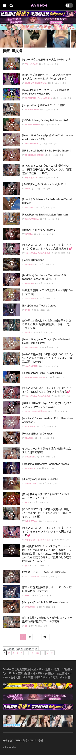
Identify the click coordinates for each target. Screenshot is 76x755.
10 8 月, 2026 (47, 64)
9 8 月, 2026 (55, 83)
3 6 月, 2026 (46, 483)
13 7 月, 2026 (59, 253)
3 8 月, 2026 (48, 124)
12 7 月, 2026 (43, 264)
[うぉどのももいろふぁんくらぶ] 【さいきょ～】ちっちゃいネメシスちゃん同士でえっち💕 (46, 531)
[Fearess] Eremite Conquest (37, 433)
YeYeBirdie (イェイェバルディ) (38, 98)
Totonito (29, 207)
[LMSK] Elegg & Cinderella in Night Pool (44, 184)
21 (44, 637)
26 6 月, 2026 (39, 310)
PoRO (27, 595)
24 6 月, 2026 (47, 347)
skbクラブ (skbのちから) (35, 83)
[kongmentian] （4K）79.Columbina (42, 373)
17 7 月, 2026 (48, 219)
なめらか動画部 (31, 366)
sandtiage (30, 426)
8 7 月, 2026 (42, 283)
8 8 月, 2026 (60, 98)
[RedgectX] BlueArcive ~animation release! (45, 464)
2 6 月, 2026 (46, 521)
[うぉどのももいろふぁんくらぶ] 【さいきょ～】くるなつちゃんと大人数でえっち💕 (47, 246)
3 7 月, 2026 (44, 298)
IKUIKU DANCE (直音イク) (35, 411)
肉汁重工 (28, 332)
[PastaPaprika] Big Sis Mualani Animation (45, 214)
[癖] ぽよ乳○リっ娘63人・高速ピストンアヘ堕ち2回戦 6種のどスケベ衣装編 (47, 619)
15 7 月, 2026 (42, 234)
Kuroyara (30, 607)
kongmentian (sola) (35, 377)
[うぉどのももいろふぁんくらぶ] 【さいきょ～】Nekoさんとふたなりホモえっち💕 (46, 389)
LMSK (27, 188)
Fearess (29, 264)
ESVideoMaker (32, 124)
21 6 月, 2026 (47, 366)
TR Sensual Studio (34, 155)
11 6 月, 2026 (45, 426)
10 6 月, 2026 (43, 438)
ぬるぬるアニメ (31, 177)
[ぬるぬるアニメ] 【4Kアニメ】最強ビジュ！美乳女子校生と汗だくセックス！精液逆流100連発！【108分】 (46, 169)
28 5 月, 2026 (44, 607)
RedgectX (30, 468)
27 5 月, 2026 (36, 626)
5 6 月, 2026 (44, 457)
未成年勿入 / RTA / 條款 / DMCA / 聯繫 (23, 740)
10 (31, 653)
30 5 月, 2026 (48, 576)
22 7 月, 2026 (39, 188)
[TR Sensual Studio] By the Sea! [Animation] (46, 150)
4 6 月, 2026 (43, 468)
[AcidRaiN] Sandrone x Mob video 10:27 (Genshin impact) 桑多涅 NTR (44, 277)
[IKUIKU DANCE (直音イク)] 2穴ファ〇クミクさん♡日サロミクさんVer (47, 405)
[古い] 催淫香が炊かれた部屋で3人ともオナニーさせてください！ (47, 496)
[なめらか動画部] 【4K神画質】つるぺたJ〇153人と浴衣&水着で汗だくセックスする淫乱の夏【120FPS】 (47, 357)
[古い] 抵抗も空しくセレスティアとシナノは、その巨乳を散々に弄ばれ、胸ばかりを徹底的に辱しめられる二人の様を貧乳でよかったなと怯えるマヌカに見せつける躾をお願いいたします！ (46, 553)
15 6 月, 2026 (54, 377)
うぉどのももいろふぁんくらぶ (37, 253)
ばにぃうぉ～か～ (32, 576)
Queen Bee (30, 457)
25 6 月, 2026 (41, 332)
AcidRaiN (29, 283)
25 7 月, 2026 (47, 177)
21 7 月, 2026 (43, 207)
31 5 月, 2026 (38, 565)
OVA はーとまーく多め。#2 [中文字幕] (44, 572)
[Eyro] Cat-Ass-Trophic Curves (39, 305)
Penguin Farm (32, 109)
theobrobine (31, 143)
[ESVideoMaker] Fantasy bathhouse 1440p (45, 120)
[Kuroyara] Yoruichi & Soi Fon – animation (45, 602)
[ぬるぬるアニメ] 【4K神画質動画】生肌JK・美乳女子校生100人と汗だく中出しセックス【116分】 (46, 512)
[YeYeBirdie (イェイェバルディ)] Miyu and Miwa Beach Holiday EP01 (45, 91)
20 (37, 653)
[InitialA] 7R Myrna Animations (38, 229)
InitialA (29, 234)
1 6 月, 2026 (58, 539)
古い (27, 502)
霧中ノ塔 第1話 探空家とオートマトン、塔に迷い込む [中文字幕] (47, 589)
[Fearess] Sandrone (33, 260)
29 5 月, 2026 (40, 595)
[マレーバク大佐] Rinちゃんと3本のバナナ (46, 59)
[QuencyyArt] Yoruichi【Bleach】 (40, 479)
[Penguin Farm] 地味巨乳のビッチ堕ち (44, 105)
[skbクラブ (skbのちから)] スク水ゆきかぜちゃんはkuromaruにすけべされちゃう (46, 76)
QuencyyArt (31, 483)
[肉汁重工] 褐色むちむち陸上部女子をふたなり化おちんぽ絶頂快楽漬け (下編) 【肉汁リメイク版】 (47, 324)
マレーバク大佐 (31, 64)
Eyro (27, 310)
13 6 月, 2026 (56, 411)
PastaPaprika (32, 219)
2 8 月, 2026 (52, 155)
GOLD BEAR (30, 298)
